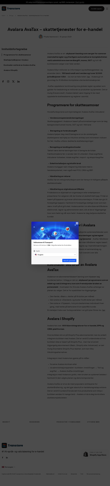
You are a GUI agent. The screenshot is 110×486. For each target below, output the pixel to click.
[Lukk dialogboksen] (77, 223)
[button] (55, 255)
